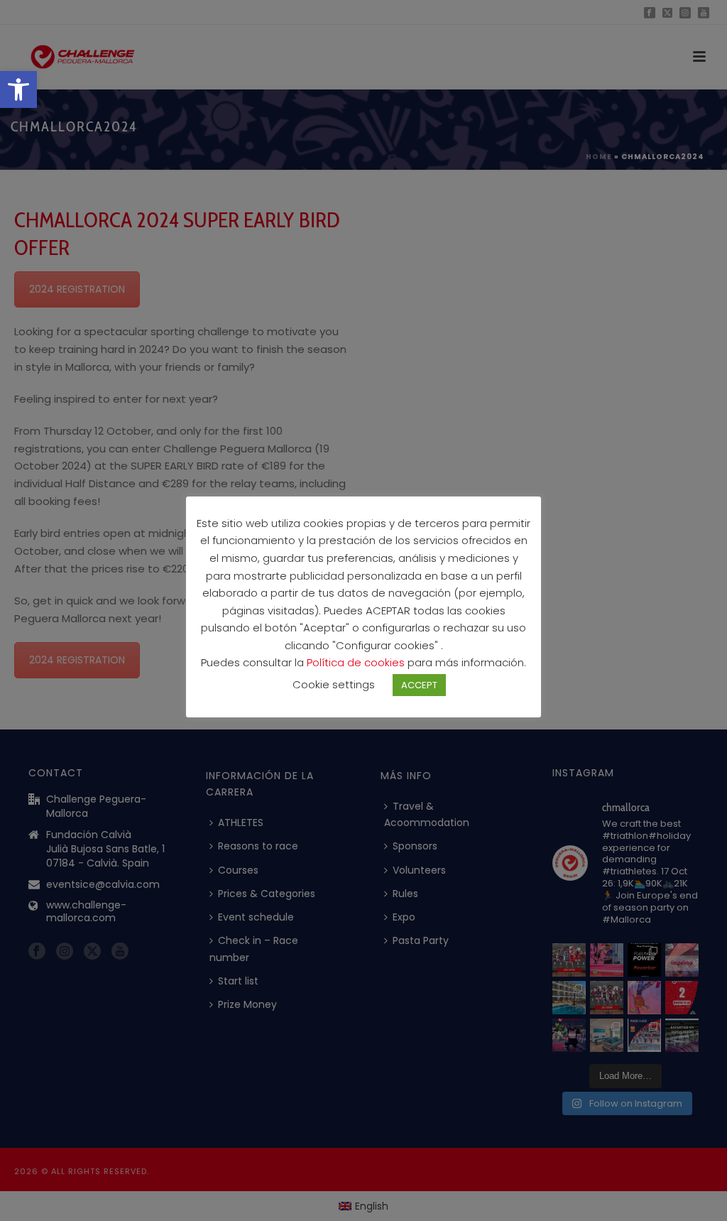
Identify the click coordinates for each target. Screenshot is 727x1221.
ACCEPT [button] (419, 685)
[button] (18, 89)
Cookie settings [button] (334, 684)
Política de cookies (357, 662)
